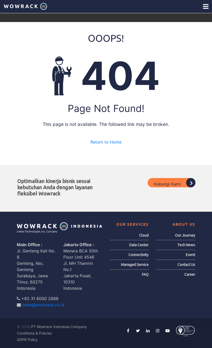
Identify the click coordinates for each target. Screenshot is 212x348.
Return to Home (106, 142)
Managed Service (135, 264)
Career (189, 274)
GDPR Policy (27, 339)
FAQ (145, 274)
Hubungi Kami (168, 183)
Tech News (186, 245)
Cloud (144, 235)
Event (190, 255)
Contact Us (186, 264)
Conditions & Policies (34, 333)
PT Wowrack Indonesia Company (59, 326)
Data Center (139, 245)
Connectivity (138, 255)
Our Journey (185, 235)
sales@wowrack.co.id (43, 304)
